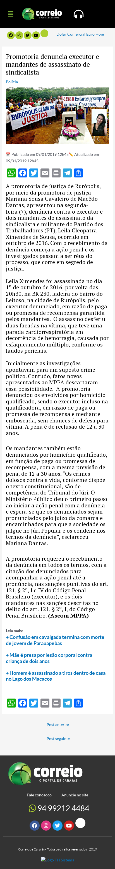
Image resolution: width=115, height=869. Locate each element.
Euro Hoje (95, 34)
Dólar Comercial (70, 34)
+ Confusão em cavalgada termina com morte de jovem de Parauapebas (55, 640)
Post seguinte (58, 738)
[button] (10, 14)
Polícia (12, 81)
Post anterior (58, 724)
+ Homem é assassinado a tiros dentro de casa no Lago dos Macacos (56, 676)
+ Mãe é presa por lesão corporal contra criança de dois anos (49, 658)
